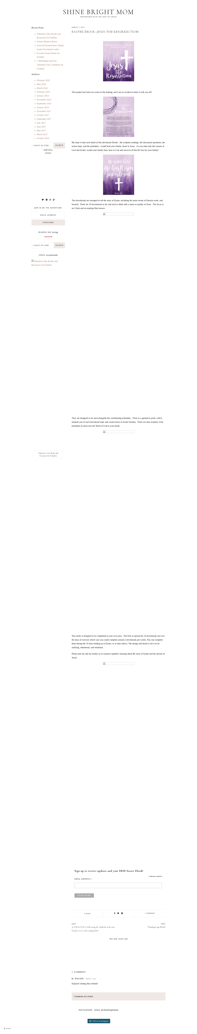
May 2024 (41, 84)
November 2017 (44, 111)
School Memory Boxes (47, 41)
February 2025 (43, 80)
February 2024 (43, 92)
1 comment (150, 913)
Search (59, 145)
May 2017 (41, 130)
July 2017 (41, 123)
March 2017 (42, 134)
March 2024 (42, 88)
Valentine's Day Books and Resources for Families (48, 454)
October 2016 (43, 138)
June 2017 (41, 127)
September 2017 (44, 119)
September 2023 (44, 103)
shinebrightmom (110, 1010)
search (59, 245)
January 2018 (43, 107)
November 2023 (44, 100)
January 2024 (43, 96)
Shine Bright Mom (98, 12)
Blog (88, 913)
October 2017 (43, 115)
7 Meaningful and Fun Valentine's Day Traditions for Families (50, 65)
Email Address (83, 879)
